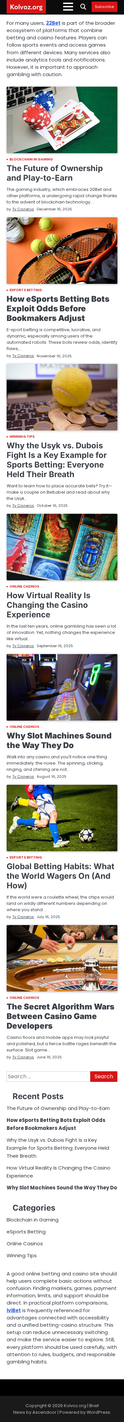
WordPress (98, 1412)
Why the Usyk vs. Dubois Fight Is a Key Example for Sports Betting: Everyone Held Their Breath (57, 460)
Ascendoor (44, 1412)
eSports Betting (26, 290)
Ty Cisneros (23, 209)
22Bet (53, 23)
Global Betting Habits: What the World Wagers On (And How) (60, 876)
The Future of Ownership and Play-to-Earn (55, 173)
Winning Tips (22, 436)
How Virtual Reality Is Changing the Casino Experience (48, 605)
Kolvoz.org (26, 7)
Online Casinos (24, 586)
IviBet (14, 1310)
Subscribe (104, 7)
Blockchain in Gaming (31, 159)
